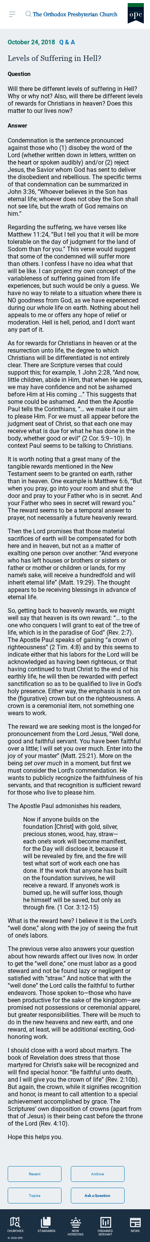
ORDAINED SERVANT (105, 1232)
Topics (34, 1195)
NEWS (135, 1231)
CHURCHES (15, 1231)
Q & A (67, 42)
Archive (97, 1174)
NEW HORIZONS (75, 1232)
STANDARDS (46, 1231)
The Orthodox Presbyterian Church (75, 14)
